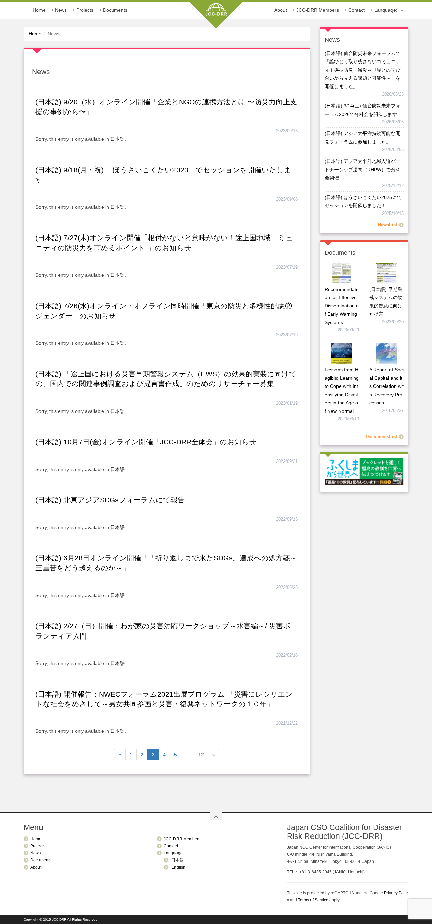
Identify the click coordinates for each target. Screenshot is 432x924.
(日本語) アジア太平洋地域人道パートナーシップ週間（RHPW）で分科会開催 (362, 169)
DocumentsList (381, 436)
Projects (84, 10)
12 (201, 754)
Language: (386, 10)
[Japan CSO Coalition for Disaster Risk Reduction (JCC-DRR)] (216, 14)
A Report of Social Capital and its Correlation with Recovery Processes (386, 386)
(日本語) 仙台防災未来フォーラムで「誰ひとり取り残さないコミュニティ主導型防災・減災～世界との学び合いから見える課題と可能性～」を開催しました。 (362, 70)
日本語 (117, 139)
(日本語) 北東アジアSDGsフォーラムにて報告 (110, 500)
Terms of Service (313, 900)
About (280, 10)
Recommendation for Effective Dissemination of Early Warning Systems (342, 305)
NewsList (387, 225)
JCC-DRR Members (317, 10)
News (61, 10)
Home (39, 10)
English (177, 867)
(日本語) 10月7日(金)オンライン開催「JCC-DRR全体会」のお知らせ (145, 442)
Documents (115, 10)
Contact (356, 10)
